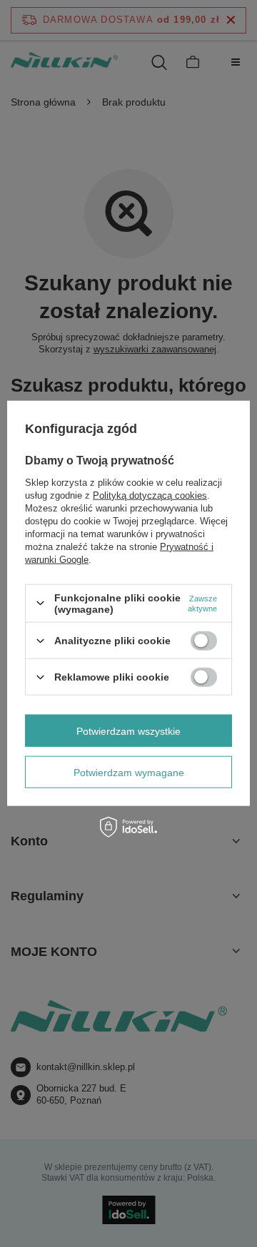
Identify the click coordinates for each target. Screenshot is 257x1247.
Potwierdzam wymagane (129, 772)
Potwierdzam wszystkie (128, 730)
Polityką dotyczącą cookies (150, 494)
